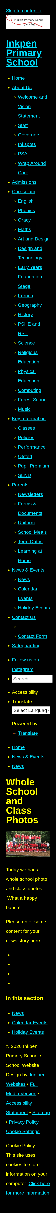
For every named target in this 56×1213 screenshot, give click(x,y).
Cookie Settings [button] (23, 1131)
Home (18, 747)
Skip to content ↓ (24, 10)
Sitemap (41, 1112)
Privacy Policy (24, 1122)
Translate (28, 733)
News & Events (28, 756)
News (18, 766)
